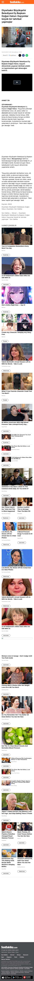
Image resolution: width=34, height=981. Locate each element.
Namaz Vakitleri (5, 959)
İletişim (13, 952)
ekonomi (5, 113)
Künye (17, 952)
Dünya (19, 955)
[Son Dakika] (17, 2)
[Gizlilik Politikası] (14, 971)
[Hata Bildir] (13, 973)
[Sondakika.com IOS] (6, 977)
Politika (22, 957)
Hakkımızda (4, 952)
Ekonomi (25, 955)
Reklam (9, 952)
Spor (2, 957)
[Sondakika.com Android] (17, 977)
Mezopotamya (17, 159)
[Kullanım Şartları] (5, 971)
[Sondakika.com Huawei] (28, 977)
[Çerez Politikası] (6, 972)
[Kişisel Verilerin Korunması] (17, 972)
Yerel (15, 957)
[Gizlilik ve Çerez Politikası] (26, 971)
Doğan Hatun (12, 109)
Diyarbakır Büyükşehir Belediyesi (13, 107)
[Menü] (3, 2)
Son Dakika (4, 955)
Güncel (12, 955)
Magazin (9, 957)
